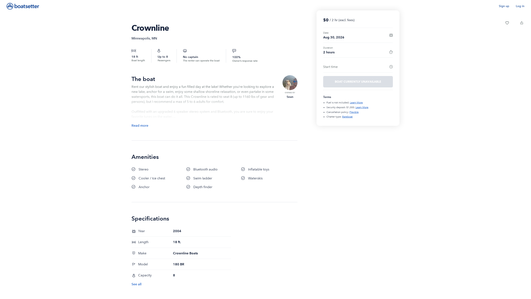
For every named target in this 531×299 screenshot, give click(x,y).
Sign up (504, 6)
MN (154, 38)
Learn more (356, 102)
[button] (507, 23)
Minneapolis (141, 38)
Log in (520, 6)
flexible (354, 112)
